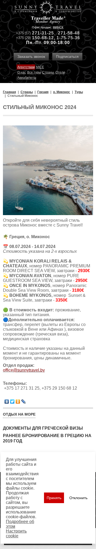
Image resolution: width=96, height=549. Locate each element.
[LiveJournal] (23, 401)
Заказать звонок (31, 56)
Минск (58, 27)
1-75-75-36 (68, 38)
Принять (54, 498)
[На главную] (48, 8)
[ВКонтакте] (7, 401)
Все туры (34, 72)
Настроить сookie (16, 533)
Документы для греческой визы (43, 428)
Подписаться (67, 56)
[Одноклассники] (18, 401)
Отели (60, 72)
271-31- (40, 33)
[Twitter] (12, 401)
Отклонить (78, 498)
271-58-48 (69, 33)
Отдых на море (19, 414)
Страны (48, 72)
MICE (40, 67)
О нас (21, 72)
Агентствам (26, 67)
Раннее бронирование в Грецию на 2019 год (47, 438)
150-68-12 (43, 38)
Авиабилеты (26, 78)
